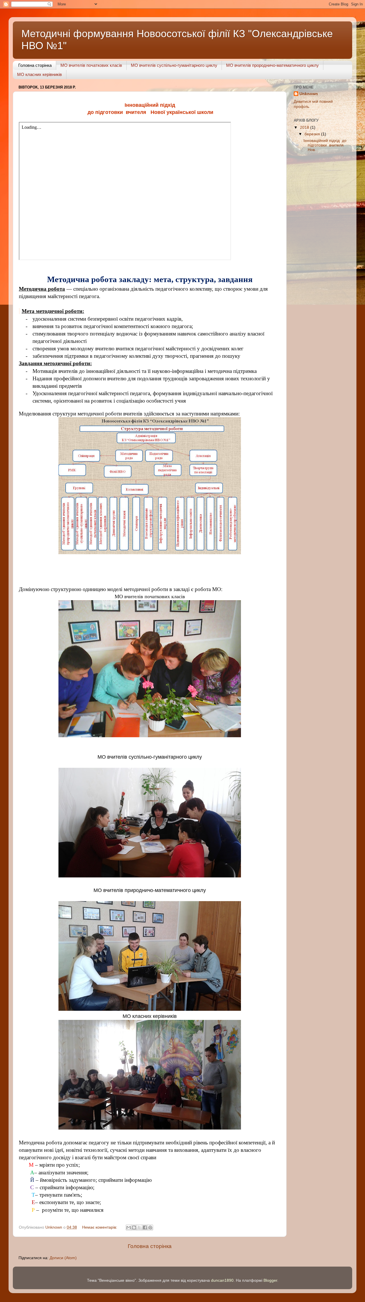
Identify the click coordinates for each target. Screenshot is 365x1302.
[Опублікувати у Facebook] (145, 1227)
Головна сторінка (35, 65)
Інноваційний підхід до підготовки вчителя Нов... (324, 145)
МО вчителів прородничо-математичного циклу (272, 65)
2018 (305, 127)
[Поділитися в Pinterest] (150, 1227)
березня (313, 134)
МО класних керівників (39, 74)
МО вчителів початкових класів (91, 65)
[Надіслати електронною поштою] (128, 1227)
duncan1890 (222, 1280)
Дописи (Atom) (63, 1258)
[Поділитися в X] (139, 1227)
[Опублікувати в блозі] (134, 1227)
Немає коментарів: (100, 1227)
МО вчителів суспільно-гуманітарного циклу (174, 65)
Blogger (270, 1280)
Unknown (308, 94)
